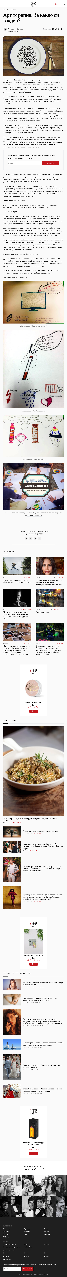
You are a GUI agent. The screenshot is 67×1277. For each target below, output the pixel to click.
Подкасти (27, 1229)
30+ (24, 850)
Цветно (13, 9)
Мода (24, 1069)
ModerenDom (28, 1247)
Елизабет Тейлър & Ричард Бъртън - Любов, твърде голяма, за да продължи (42, 1090)
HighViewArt (27, 577)
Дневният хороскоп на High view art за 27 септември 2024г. (17, 581)
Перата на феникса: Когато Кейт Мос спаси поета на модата (42, 1066)
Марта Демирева (18, 29)
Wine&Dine (6, 1229)
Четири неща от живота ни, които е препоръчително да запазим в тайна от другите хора (15, 615)
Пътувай (47, 1234)
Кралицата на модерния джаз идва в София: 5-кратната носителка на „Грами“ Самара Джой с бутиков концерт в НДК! (42, 897)
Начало (5, 9)
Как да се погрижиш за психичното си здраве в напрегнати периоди (40, 999)
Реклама (46, 1244)
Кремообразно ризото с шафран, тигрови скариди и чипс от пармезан (30, 819)
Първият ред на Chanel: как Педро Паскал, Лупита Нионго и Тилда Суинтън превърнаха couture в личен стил (43, 869)
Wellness (26, 987)
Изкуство (26, 833)
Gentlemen (26, 1047)
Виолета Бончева (58, 609)
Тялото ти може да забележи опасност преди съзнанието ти (43, 984)
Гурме (5, 822)
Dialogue (6, 1232)
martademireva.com (34, 515)
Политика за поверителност (12, 1247)
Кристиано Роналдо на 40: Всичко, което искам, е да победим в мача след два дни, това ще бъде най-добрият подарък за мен (48, 650)
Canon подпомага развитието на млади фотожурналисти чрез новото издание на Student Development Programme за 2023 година (16, 650)
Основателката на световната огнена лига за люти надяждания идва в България (49, 582)
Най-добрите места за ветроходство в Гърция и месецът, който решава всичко (43, 1044)
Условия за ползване (9, 1244)
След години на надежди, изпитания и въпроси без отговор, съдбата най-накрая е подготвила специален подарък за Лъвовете (43, 1021)
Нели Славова (35, 1069)
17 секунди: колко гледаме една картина (40, 831)
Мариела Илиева (26, 609)
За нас (26, 1244)
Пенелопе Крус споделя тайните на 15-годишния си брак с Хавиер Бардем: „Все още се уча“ (43, 846)
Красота (25, 873)
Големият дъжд (42, 612)
